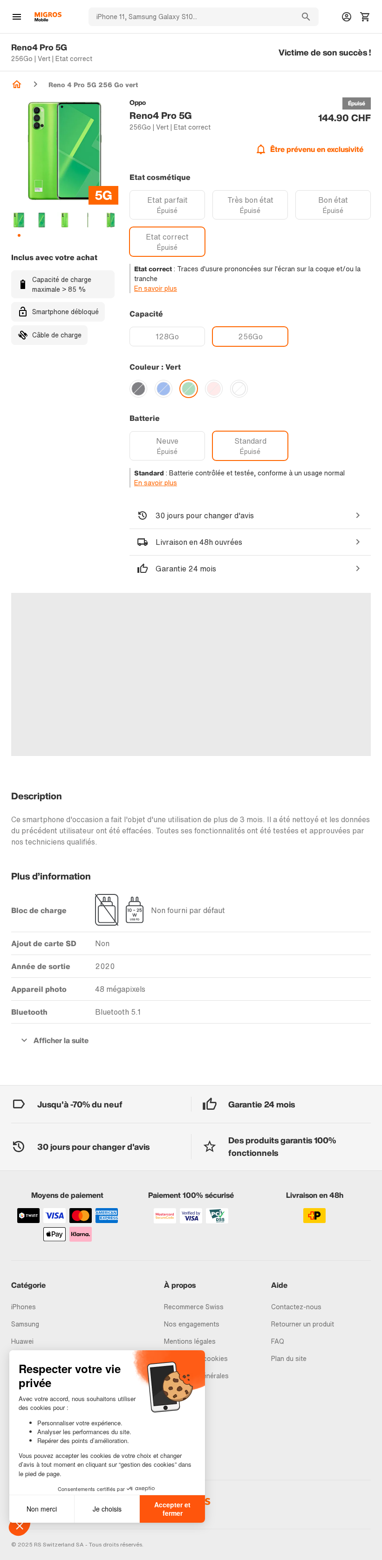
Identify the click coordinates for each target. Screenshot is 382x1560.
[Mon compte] (346, 16)
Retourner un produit (302, 1324)
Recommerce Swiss (194, 1307)
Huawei (22, 1341)
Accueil (16, 84)
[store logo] (48, 16)
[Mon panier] (365, 16)
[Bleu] (163, 389)
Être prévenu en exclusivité (316, 149)
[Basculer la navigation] (16, 16)
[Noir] (138, 389)
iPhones (23, 1307)
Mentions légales (190, 1341)
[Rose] (214, 389)
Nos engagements (191, 1324)
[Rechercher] (306, 16)
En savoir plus (155, 288)
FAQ (277, 1341)
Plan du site (289, 1358)
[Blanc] (239, 389)
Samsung (25, 1324)
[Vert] (189, 389)
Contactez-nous (296, 1307)
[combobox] (191, 17)
